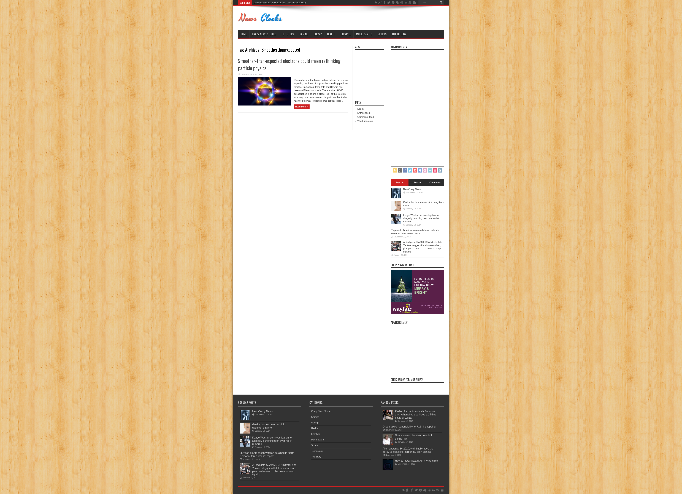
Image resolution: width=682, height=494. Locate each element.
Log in (360, 108)
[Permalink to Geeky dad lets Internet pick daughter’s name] (396, 210)
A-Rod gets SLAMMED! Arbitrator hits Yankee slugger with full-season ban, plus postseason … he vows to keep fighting (274, 469)
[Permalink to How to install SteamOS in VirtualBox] (388, 469)
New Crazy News (412, 189)
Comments (435, 182)
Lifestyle (345, 34)
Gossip (318, 34)
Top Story (288, 34)
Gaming (303, 34)
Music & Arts (364, 34)
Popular (400, 182)
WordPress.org (365, 121)
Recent (417, 182)
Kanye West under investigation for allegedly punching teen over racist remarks (292, 2)
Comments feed (365, 117)
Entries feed (363, 113)
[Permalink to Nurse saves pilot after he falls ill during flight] (388, 443)
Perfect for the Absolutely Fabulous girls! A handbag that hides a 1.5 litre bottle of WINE (415, 414)
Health (331, 34)
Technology (399, 34)
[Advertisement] (366, 73)
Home (243, 34)
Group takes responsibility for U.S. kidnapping (409, 426)
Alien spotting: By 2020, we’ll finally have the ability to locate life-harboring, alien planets (408, 450)
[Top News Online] (260, 20)
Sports (382, 34)
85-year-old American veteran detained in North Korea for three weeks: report (267, 454)
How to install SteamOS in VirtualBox (416, 460)
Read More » (301, 106)
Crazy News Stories (264, 34)
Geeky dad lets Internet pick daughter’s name (268, 426)
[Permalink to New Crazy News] (396, 197)
